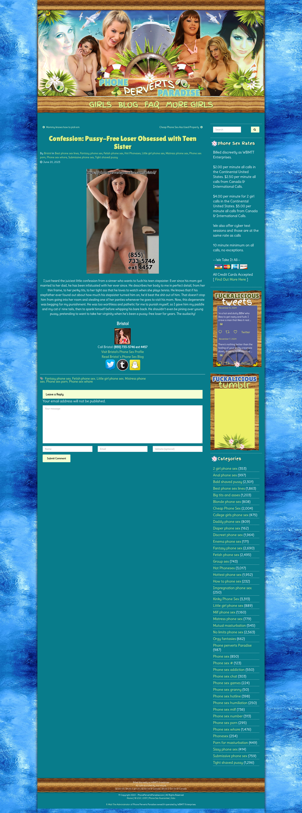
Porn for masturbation (230, 742)
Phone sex (221, 656)
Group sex (221, 561)
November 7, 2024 (227, 339)
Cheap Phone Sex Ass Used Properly (179, 127)
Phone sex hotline (227, 696)
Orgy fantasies (224, 638)
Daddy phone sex (226, 521)
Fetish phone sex (113, 153)
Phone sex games (227, 683)
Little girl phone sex (153, 153)
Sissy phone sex (225, 749)
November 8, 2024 (228, 307)
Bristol (47, 153)
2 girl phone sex (225, 468)
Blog (128, 104)
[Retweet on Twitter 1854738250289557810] (229, 332)
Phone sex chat (225, 676)
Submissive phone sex (81, 157)
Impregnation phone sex (232, 588)
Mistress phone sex (177, 153)
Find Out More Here (230, 279)
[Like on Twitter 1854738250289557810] (236, 332)
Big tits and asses (226, 495)
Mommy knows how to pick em (63, 127)
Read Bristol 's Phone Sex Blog (123, 357)
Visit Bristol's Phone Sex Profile (122, 352)
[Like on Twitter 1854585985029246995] (236, 363)
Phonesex (220, 736)
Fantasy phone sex (91, 153)
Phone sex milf (224, 709)
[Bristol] (122, 335)
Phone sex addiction (229, 669)
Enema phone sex (227, 541)
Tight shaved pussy (106, 157)
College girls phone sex (231, 515)
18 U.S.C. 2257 (140, 798)
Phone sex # (223, 663)
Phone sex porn (57, 381)
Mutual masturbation (229, 625)
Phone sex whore (57, 157)
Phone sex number (228, 716)
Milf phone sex (224, 612)
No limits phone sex (228, 632)
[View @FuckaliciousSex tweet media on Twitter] (221, 324)
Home (130, 798)
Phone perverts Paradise (232, 645)
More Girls (189, 104)
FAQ (152, 104)
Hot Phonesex (132, 153)
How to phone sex (227, 581)
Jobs (173, 798)
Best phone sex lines (67, 153)
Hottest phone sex (227, 574)
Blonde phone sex (227, 501)
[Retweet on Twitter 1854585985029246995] (229, 363)
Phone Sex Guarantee (159, 798)
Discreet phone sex (228, 535)
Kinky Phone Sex (226, 599)
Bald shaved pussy (227, 481)
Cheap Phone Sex (227, 508)
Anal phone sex (225, 475)
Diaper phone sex (226, 528)
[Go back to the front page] (151, 53)
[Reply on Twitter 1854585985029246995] (221, 363)
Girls (100, 104)
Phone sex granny (227, 689)
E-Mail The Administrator (118, 804)
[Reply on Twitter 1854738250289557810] (221, 332)
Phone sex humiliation (230, 703)
